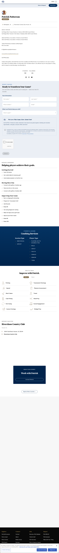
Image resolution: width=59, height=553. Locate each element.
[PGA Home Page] (3, 1)
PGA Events (4, 542)
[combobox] (43, 104)
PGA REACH (46, 534)
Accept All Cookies (41, 549)
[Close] (56, 545)
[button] (29, 113)
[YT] (32, 77)
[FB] (29, 77)
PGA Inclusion (46, 537)
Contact (17, 534)
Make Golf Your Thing (48, 539)
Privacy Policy (24, 133)
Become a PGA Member (34, 534)
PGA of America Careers (35, 542)
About (17, 537)
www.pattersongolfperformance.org (10, 53)
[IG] (26, 77)
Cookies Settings (6, 549)
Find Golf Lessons (6, 534)
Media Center (19, 539)
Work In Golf (32, 537)
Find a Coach (5, 537)
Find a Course (5, 539)
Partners (18, 542)
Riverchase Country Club (10, 334)
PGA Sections (32, 539)
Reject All (52, 549)
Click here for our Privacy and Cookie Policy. (29, 547)
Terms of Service (30, 133)
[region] (29, 548)
